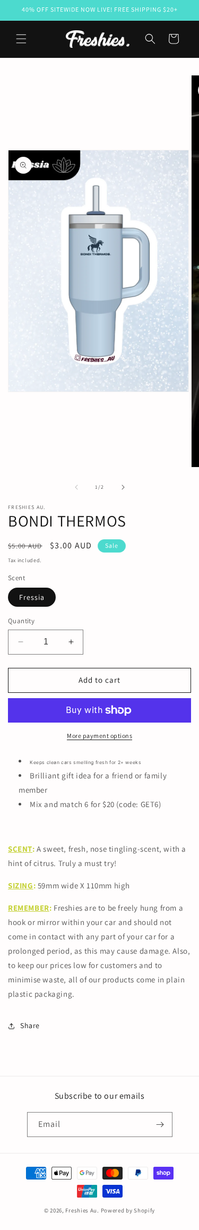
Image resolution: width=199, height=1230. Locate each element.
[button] (21, 38)
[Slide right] (123, 487)
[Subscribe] (160, 1124)
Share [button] (30, 1025)
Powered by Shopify (128, 1210)
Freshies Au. (82, 1210)
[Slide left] (76, 487)
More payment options (99, 736)
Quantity (21, 620)
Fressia (32, 597)
